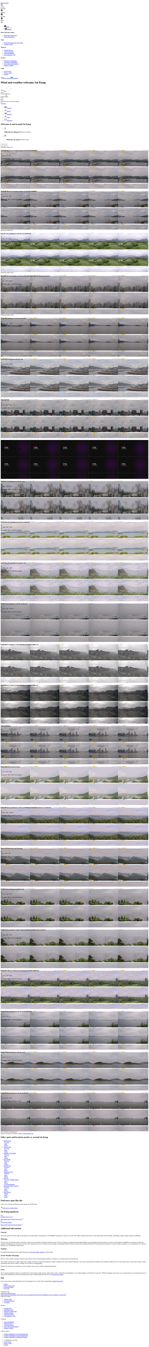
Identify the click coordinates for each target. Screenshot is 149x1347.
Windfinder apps (8, 50)
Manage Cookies (8, 65)
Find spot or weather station (10, 1208)
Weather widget (8, 44)
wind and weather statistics (36, 1252)
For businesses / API (9, 55)
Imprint (6, 74)
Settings (9, 29)
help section (38, 1263)
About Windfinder (9, 53)
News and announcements (11, 64)
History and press (9, 52)
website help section (57, 1281)
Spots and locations (9, 37)
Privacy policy (8, 73)
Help (7, 26)
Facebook (15, 78)
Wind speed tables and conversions (13, 43)
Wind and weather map (10, 35)
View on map (7, 78)
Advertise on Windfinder (11, 62)
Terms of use (7, 71)
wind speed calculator (57, 1274)
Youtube (25, 1337)
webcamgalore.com (28, 1133)
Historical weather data (10, 61)
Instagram (25, 1335)
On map (3, 103)
